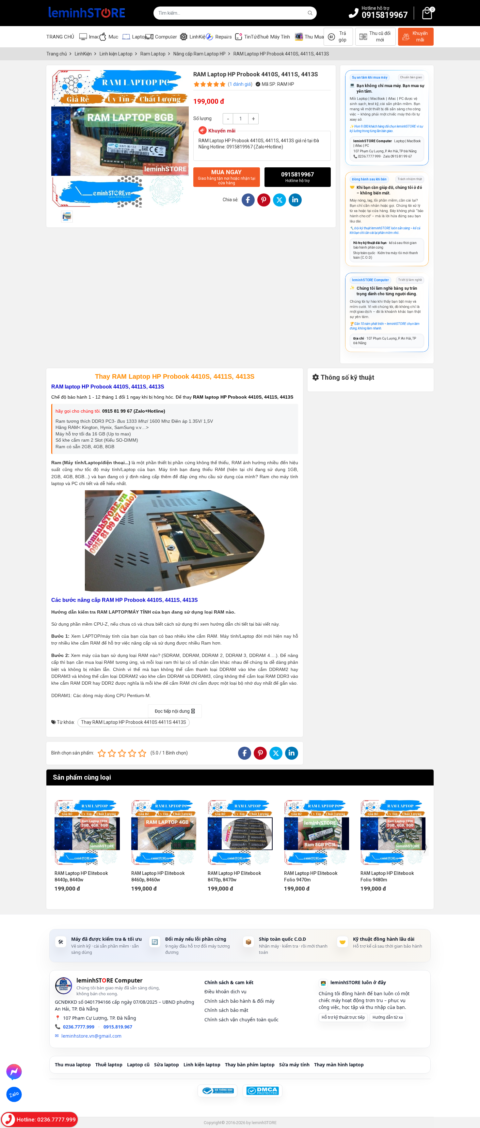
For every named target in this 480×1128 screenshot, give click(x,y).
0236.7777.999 (78, 1027)
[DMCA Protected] (262, 1090)
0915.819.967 (118, 1027)
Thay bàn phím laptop (250, 1064)
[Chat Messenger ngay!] (14, 1071)
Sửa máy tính (294, 1064)
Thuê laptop (108, 1064)
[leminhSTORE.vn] (87, 13)
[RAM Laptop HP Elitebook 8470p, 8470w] (163, 829)
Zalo (14, 1094)
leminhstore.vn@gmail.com (91, 1036)
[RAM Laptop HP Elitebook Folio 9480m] (316, 829)
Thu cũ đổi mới (380, 36)
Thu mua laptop (73, 1064)
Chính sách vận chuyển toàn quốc (241, 1019)
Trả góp (342, 36)
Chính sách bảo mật (226, 1010)
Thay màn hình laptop (339, 1064)
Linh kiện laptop (202, 1064)
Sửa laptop (166, 1064)
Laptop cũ (138, 1064)
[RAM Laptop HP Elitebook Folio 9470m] (240, 829)
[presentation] (55, 847)
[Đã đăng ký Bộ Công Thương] (217, 1090)
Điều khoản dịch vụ (225, 991)
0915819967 (385, 15)
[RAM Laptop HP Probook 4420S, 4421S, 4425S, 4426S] (392, 829)
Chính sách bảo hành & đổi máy (239, 1001)
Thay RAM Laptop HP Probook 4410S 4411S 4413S (133, 722)
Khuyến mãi (420, 36)
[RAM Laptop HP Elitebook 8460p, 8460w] (87, 829)
